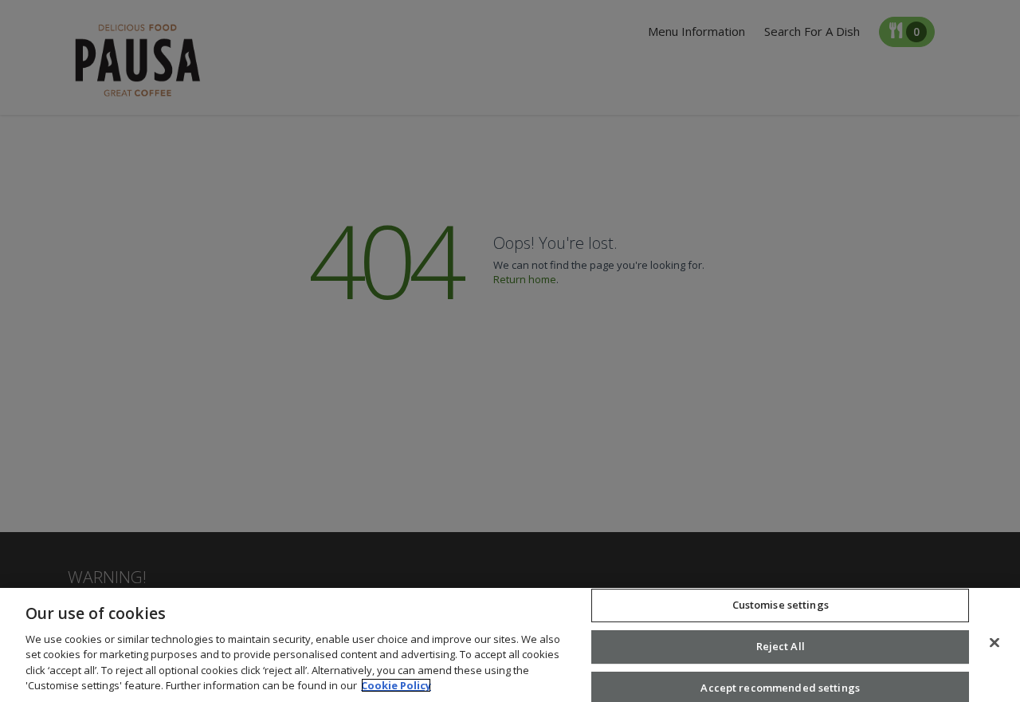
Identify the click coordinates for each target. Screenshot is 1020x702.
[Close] (994, 643)
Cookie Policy (396, 685)
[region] (510, 645)
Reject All (780, 646)
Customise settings (780, 605)
